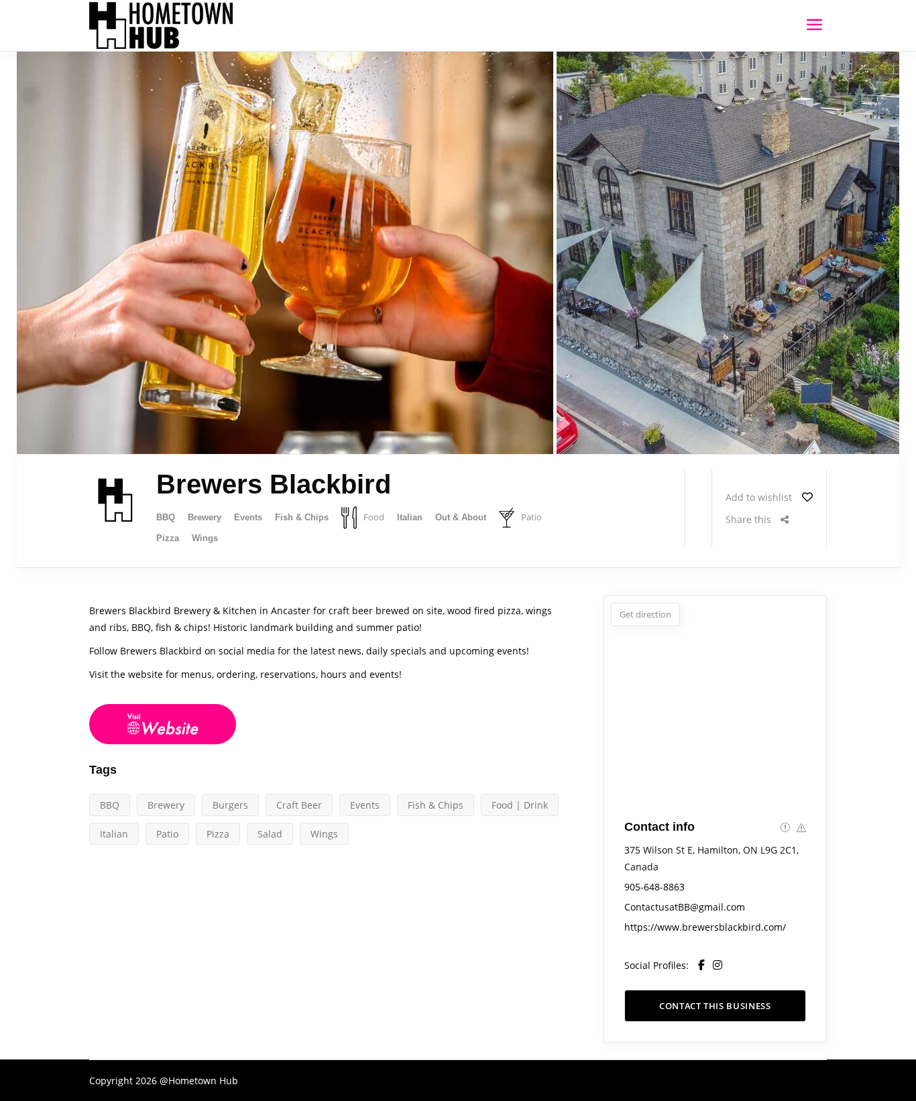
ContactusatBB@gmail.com (684, 907)
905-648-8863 (654, 886)
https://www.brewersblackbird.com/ (705, 927)
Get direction (645, 614)
